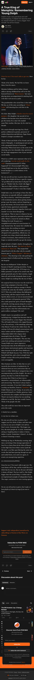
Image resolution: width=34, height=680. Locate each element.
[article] (17, 613)
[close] (29, 623)
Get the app (23, 675)
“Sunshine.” (25, 387)
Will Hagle (8, 25)
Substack (10, 678)
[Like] (3, 31)
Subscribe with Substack (18, 650)
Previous (6, 571)
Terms (19, 672)
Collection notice (25, 672)
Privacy (15, 672)
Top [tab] (3, 603)
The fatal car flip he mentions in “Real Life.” (16, 247)
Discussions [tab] (14, 603)
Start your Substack (14, 675)
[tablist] (8, 582)
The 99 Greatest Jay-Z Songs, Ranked (11, 608)
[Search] (31, 603)
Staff (8, 615)
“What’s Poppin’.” (17, 253)
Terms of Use (26, 654)
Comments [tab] (5, 582)
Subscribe (24, 2)
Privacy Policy (18, 657)
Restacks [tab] (12, 582)
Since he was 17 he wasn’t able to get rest (15, 76)
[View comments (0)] (7, 31)
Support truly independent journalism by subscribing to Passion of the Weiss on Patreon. (15, 532)
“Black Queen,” (19, 94)
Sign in (30, 2)
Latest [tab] (7, 603)
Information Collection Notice (22, 656)
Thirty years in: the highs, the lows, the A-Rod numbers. (12, 612)
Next (28, 571)
